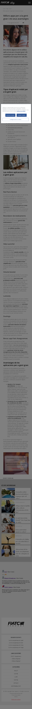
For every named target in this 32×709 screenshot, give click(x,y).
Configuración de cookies (15, 119)
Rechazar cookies (10, 115)
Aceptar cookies (21, 115)
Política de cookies (21, 111)
